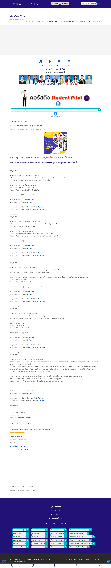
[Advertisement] (55, 40)
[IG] (31, 4)
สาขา (43, 21)
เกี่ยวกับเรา (31, 21)
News (53, 523)
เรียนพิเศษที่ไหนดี (57, 518)
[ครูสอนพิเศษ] (55, 87)
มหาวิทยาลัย (50, 21)
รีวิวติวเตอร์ (56, 510)
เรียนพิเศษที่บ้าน (17, 16)
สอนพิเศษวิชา (82, 21)
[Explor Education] (40, 61)
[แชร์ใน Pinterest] (23, 423)
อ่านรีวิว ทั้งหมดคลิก (18, 446)
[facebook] (28, 4)
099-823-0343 (69, 559)
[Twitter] (38, 4)
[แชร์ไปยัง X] (17, 423)
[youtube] (17, 4)
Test (45, 523)
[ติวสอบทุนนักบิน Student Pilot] (55, 106)
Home (12, 121)
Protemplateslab (60, 559)
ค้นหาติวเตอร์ (96, 21)
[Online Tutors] (69, 61)
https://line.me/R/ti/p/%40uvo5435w (24, 417)
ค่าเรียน (89, 21)
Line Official (86, 559)
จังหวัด (56, 21)
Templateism (52, 559)
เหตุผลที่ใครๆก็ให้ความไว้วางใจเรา (68, 21)
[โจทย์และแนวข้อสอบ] (108, 561)
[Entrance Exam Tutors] (59, 61)
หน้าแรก (25, 21)
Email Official (78, 559)
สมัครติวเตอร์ (65, 3)
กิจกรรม (38, 21)
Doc (38, 523)
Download (63, 523)
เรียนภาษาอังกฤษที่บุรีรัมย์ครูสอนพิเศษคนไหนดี (36, 429)
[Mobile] (23, 4)
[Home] (14, 4)
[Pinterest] (34, 4)
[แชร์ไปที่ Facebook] (12, 423)
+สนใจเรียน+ (55, 3)
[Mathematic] (50, 61)
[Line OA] (20, 4)
